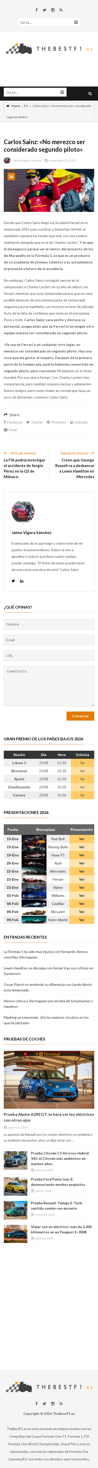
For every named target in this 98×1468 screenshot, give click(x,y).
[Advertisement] (49, 1305)
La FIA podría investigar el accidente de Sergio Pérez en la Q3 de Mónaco (24, 468)
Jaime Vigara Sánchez (27, 160)
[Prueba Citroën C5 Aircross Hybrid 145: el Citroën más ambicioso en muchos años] (15, 1160)
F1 (26, 106)
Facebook (14, 422)
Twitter (37, 422)
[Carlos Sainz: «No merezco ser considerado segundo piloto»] (49, 190)
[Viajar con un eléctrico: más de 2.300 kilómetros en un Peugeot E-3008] (15, 1234)
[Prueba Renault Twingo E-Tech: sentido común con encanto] (15, 1210)
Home (16, 106)
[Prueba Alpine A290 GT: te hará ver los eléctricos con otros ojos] (49, 1080)
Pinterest (58, 422)
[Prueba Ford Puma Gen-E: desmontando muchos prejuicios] (15, 1186)
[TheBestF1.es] (49, 48)
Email (13, 430)
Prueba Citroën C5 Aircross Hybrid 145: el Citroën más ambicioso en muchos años (60, 1158)
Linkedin (81, 422)
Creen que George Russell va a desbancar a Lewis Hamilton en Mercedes (74, 468)
